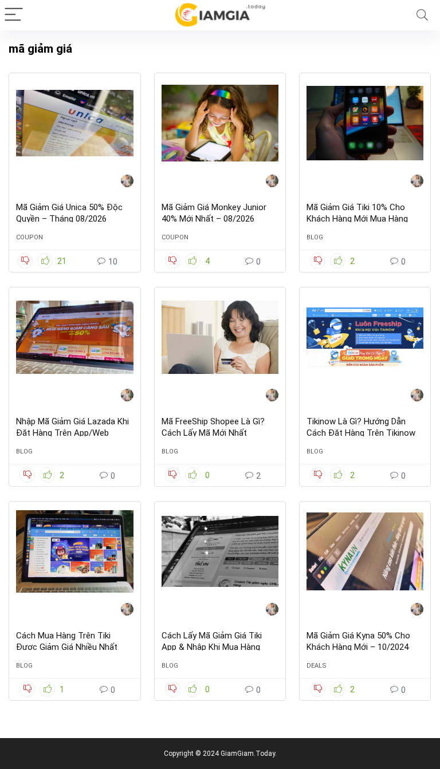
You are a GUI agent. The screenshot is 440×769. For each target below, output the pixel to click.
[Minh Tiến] (127, 182)
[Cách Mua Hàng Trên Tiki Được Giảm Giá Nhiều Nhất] (74, 551)
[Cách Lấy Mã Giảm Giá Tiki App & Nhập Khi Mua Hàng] (220, 551)
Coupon (29, 237)
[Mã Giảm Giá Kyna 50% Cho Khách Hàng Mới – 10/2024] (365, 551)
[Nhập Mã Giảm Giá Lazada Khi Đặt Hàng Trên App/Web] (74, 337)
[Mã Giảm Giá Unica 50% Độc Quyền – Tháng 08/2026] (74, 123)
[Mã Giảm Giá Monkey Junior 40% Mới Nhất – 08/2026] (220, 123)
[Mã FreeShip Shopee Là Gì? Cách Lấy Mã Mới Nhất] (220, 337)
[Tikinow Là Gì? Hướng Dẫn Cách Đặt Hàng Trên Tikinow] (365, 337)
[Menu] (14, 15)
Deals (317, 665)
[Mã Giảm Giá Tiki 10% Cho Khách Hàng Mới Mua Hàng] (365, 123)
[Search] (422, 15)
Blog (315, 237)
